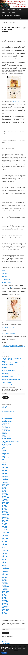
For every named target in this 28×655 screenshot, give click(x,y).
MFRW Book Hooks (6, 438)
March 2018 (4, 546)
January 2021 (5, 496)
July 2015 (4, 594)
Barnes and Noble (6, 279)
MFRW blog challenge (7, 436)
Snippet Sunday (5, 453)
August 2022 (5, 467)
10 (24, 27)
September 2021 (5, 484)
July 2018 (4, 540)
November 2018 (5, 534)
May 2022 (4, 472)
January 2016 (5, 585)
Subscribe (5, 397)
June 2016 (4, 577)
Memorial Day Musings (7, 384)
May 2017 (4, 561)
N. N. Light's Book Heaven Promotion (10, 441)
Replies (13, 347)
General (4, 432)
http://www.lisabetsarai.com (8, 327)
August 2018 (5, 538)
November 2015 (5, 588)
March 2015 (4, 600)
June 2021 (4, 488)
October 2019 (5, 517)
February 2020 (5, 512)
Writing (3, 459)
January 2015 (5, 603)
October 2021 (5, 482)
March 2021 (4, 493)
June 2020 (4, 506)
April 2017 (4, 562)
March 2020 (4, 511)
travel (3, 456)
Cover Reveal (5, 429)
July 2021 (4, 487)
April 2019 (4, 526)
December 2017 (5, 550)
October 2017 (5, 553)
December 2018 (5, 532)
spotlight (4, 454)
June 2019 (4, 523)
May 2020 (4, 508)
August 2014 (5, 610)
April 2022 (4, 473)
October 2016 (5, 571)
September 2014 (5, 609)
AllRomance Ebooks (6, 282)
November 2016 (5, 570)
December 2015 (5, 586)
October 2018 (5, 535)
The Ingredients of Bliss (18, 101)
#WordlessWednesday (7, 418)
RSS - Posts (4, 406)
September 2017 (5, 555)
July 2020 (4, 505)
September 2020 (5, 502)
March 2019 (4, 527)
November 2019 (5, 515)
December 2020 (5, 497)
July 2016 (4, 576)
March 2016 (4, 582)
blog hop (4, 424)
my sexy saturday (6, 439)
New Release (5, 442)
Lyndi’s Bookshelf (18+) (7, 15)
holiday (3, 435)
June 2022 (4, 470)
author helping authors (7, 421)
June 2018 (4, 541)
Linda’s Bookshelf (11, 12)
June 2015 (4, 595)
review (3, 451)
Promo (3, 447)
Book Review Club (6, 427)
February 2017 (5, 565)
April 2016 (4, 580)
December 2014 (5, 604)
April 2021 (4, 491)
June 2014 (4, 613)
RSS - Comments (6, 407)
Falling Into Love (6, 430)
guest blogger (9, 345)
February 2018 (5, 547)
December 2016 (5, 568)
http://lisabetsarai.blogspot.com (8, 333)
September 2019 (5, 518)
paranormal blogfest (6, 444)
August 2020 (5, 503)
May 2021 (4, 490)
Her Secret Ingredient (9, 287)
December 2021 (5, 479)
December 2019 (5, 514)
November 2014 (5, 606)
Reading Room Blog (11, 9)
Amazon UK (4, 276)
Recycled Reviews (6, 448)
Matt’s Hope (12, 18)
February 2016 (5, 583)
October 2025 (5, 466)
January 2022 (5, 478)
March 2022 (4, 475)
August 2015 (5, 592)
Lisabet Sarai (12, 346)
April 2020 (4, 509)
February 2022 (5, 476)
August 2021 (5, 485)
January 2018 (5, 549)
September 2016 (5, 573)
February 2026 (5, 464)
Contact (3, 12)
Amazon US (4, 273)
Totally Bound (5, 270)
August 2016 (5, 574)
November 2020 (5, 499)
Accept (4, 652)
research (4, 450)
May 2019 (4, 524)
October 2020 (5, 500)
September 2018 (5, 537)
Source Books (5, 18)
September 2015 (5, 591)
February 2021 (5, 494)
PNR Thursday (5, 445)
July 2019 (4, 521)
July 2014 (4, 612)
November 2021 (5, 481)
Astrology (4, 420)
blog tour (4, 426)
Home (3, 9)
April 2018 (4, 544)
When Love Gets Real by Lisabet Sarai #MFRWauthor (11, 29)
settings (16, 650)
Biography (19, 9)
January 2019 (5, 531)
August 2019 (5, 520)
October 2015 (5, 589)
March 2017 (4, 564)
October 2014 (5, 607)
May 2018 (4, 543)
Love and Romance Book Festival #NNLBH (11, 358)
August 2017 (5, 556)
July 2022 (4, 469)
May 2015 (4, 597)
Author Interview (5, 423)
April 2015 (4, 598)
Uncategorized (15, 345)
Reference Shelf (17, 15)
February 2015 (5, 601)
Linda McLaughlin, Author (8, 411)
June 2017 (4, 559)
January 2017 (5, 567)
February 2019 (5, 529)
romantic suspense (19, 346)
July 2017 (4, 558)
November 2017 (5, 552)
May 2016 (4, 579)
